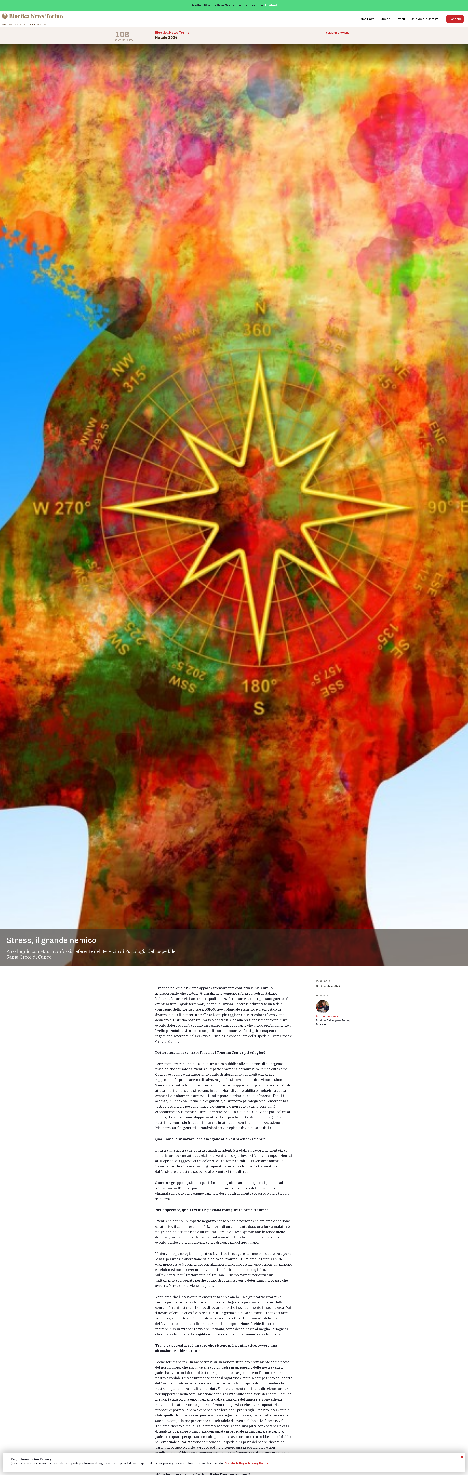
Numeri (385, 19)
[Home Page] (33, 19)
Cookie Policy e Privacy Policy (246, 1463)
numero (337, 33)
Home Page (366, 19)
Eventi (401, 19)
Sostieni (271, 5)
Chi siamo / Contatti (425, 19)
